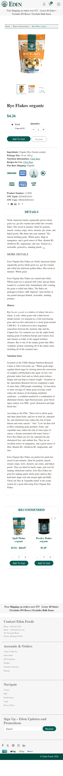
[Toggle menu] (58, 6)
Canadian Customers (11, 667)
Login (6, 651)
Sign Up (14, 651)
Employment (8, 697)
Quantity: (35, 123)
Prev (52, 518)
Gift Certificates (9, 659)
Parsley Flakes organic (44, 540)
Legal (6, 701)
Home (7, 26)
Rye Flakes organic (39, 26)
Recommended (31, 509)
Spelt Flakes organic (19, 540)
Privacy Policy (9, 705)
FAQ (5, 693)
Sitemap (7, 670)
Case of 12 (20, 128)
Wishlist (7, 663)
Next (55, 518)
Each (17, 124)
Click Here (35, 158)
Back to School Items (21, 26)
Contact (6, 690)
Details (31, 211)
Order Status (8, 655)
